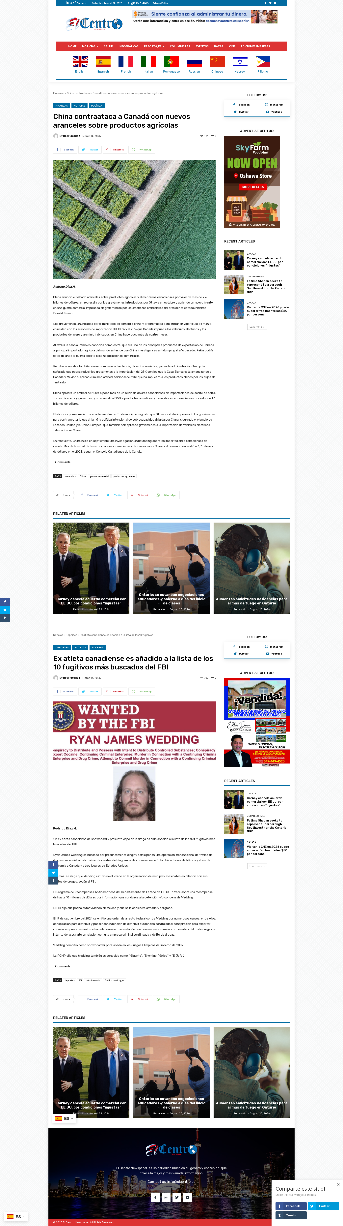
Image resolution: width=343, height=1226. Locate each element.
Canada (251, 251)
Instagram (276, 105)
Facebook (243, 105)
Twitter (243, 112)
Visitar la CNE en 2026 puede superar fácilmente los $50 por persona (268, 308)
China (83, 476)
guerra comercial (99, 476)
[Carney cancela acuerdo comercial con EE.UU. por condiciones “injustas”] (234, 258)
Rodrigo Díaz (71, 136)
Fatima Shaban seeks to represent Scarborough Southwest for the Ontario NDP (266, 284)
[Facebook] (265, 3)
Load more (256, 324)
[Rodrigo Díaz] (56, 136)
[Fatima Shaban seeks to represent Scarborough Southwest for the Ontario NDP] (234, 282)
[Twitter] (270, 3)
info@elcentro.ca (181, 1181)
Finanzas (58, 93)
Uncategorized (256, 274)
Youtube (276, 112)
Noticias (79, 105)
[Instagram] (266, 105)
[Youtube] (275, 3)
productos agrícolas (124, 476)
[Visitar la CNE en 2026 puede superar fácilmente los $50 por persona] (234, 306)
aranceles (70, 476)
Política (96, 105)
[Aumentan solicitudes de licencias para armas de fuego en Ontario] (252, 568)
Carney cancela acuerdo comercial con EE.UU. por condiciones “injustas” (265, 259)
